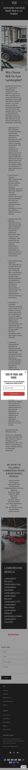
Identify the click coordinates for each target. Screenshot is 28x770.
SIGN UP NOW (14, 393)
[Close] (25, 372)
